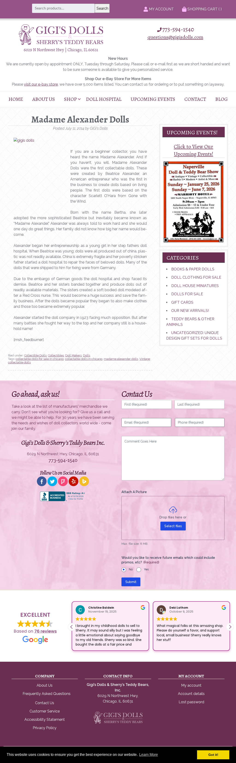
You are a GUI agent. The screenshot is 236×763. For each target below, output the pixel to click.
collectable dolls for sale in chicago (40, 359)
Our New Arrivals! (190, 310)
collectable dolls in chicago (83, 359)
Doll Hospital (103, 99)
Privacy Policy (44, 728)
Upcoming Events (153, 99)
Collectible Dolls (35, 355)
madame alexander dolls (121, 359)
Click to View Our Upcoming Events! (193, 150)
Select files (173, 526)
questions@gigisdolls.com (175, 37)
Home (16, 99)
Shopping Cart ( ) (204, 9)
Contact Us (44, 703)
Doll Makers (73, 355)
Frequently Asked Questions (47, 693)
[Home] (61, 44)
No (131, 569)
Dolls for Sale (187, 294)
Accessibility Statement (44, 719)
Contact (195, 99)
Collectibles (56, 355)
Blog (221, 99)
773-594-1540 (178, 29)
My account (191, 685)
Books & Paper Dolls (192, 269)
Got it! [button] (213, 755)
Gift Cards (182, 302)
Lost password (191, 702)
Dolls (86, 355)
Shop (70, 99)
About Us (43, 99)
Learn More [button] (148, 755)
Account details (191, 693)
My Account (161, 9)
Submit (130, 582)
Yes (146, 569)
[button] (230, 626)
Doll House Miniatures (195, 286)
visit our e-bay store (41, 84)
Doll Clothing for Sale (196, 277)
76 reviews (45, 631)
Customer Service (45, 711)
